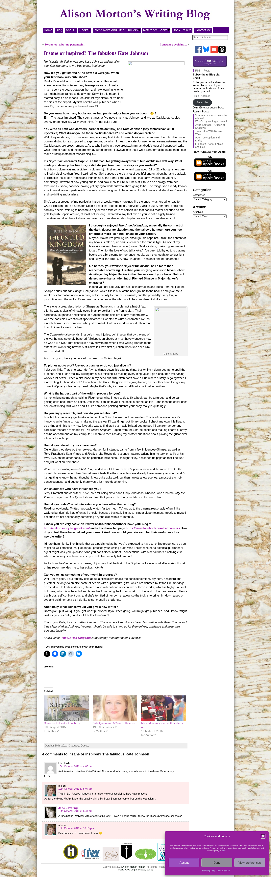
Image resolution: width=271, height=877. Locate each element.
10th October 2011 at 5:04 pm (75, 788)
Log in (134, 869)
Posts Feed (124, 869)
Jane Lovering (68, 807)
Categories (199, 194)
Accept (184, 862)
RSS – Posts (202, 70)
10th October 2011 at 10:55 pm (76, 828)
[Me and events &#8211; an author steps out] (163, 708)
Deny (216, 862)
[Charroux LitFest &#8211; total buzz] (66, 708)
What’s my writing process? (211, 121)
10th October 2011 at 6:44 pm (75, 810)
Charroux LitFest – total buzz (62, 723)
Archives (198, 211)
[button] (263, 836)
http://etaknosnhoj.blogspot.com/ (67, 528)
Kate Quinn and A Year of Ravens (114, 723)
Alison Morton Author (133, 866)
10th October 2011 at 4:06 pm (75, 766)
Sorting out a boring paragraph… (64, 44)
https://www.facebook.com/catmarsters (153, 528)
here (224, 851)
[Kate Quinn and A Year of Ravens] (115, 708)
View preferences (249, 862)
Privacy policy (208, 871)
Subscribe (202, 102)
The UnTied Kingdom (76, 637)
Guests (85, 745)
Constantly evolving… (173, 44)
